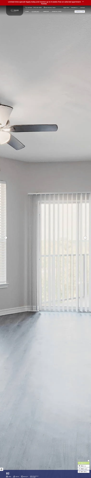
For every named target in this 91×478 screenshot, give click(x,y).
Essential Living (56, 11)
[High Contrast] (1, 469)
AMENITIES (46, 11)
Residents (74, 7)
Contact (82, 7)
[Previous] (6, 237)
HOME (27, 11)
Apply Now (66, 7)
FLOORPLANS (35, 11)
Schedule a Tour (79, 11)
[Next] (85, 237)
